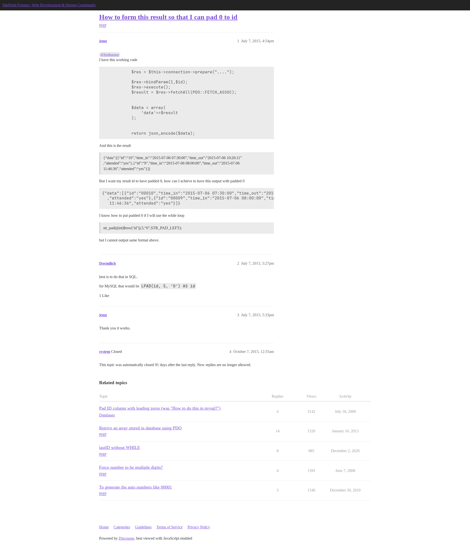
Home (104, 527)
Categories (122, 527)
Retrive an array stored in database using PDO (140, 427)
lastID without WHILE (119, 447)
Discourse (126, 538)
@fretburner (109, 54)
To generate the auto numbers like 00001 (135, 487)
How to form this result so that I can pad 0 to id (168, 17)
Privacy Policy (199, 527)
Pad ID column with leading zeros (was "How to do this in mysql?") (160, 408)
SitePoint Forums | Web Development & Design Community (49, 5)
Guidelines (143, 527)
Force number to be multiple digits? (131, 467)
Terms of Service (169, 527)
